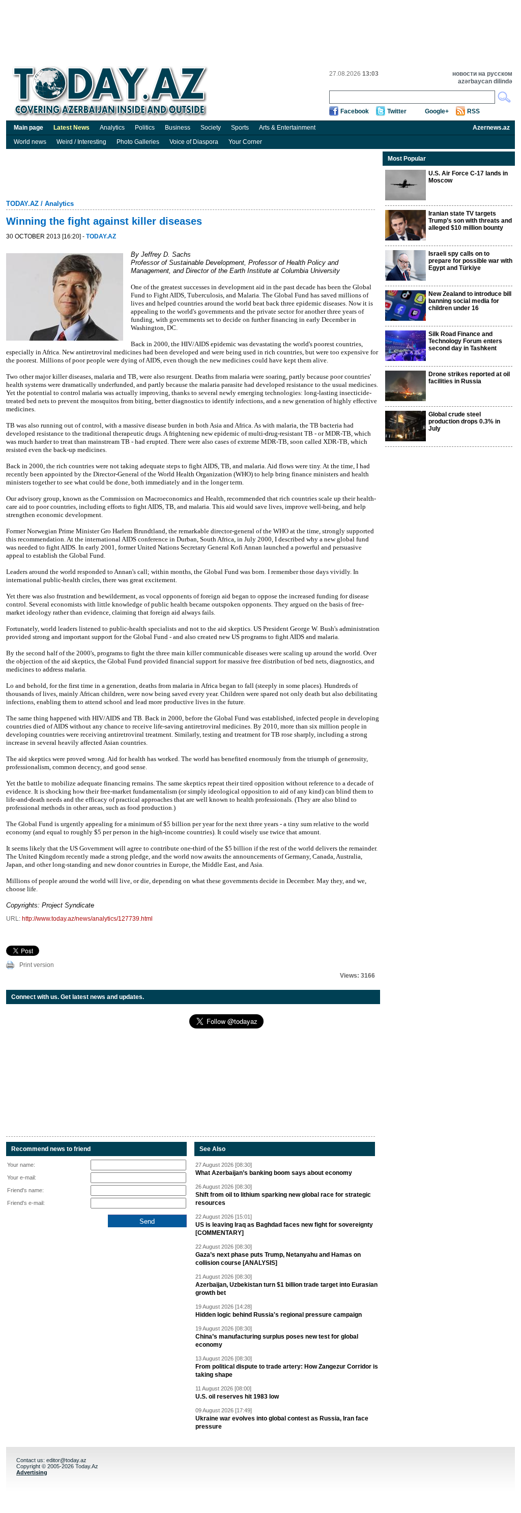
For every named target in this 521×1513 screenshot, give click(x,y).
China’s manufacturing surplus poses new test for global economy (276, 1340)
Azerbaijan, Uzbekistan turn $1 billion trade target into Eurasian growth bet (286, 1288)
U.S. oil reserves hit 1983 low (237, 1396)
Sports (240, 127)
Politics (145, 127)
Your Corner (245, 141)
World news (30, 141)
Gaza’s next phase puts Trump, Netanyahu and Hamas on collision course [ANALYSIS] (278, 1258)
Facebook (354, 111)
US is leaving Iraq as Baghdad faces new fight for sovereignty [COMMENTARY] (284, 1228)
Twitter (397, 111)
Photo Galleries (138, 141)
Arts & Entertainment (287, 127)
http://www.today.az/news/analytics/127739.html (87, 918)
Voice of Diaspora (193, 141)
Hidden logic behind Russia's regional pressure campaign (278, 1314)
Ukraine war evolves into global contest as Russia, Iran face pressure (281, 1422)
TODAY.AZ (22, 203)
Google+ (437, 111)
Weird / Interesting (81, 141)
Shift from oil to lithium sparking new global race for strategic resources (283, 1198)
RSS (473, 111)
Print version (36, 965)
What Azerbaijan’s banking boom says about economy (273, 1172)
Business (177, 127)
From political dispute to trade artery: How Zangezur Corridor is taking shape (286, 1370)
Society (210, 127)
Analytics (112, 127)
